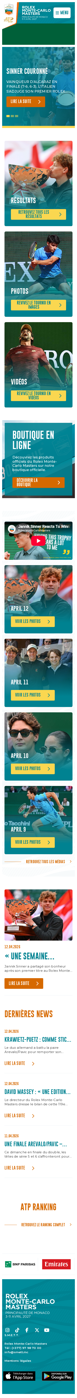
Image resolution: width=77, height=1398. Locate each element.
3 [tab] (16, 116)
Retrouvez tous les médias (45, 862)
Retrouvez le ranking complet (43, 1225)
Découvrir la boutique (27, 482)
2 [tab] (12, 116)
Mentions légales (17, 1360)
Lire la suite (21, 101)
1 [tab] (8, 116)
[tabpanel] (38, 87)
